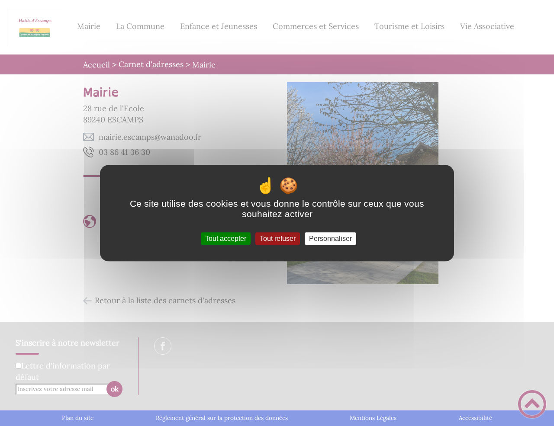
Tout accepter (225, 238)
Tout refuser (278, 238)
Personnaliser (330, 238)
